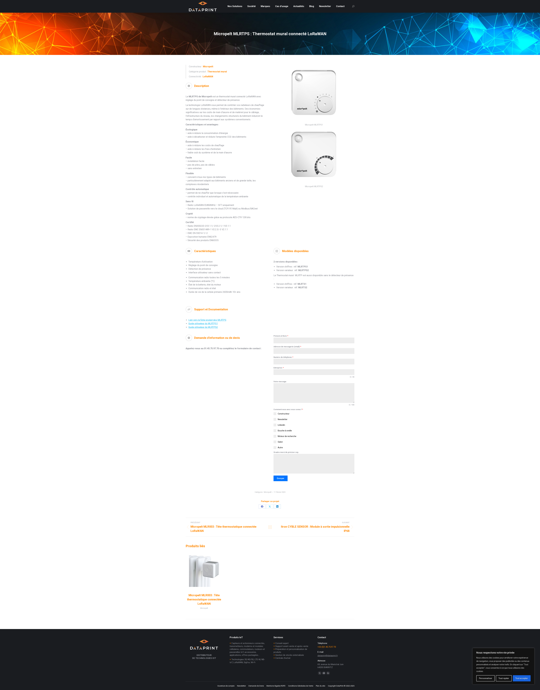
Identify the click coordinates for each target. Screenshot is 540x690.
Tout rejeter (504, 678)
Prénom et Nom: (281, 336)
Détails (204, 571)
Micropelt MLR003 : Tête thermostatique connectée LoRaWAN (204, 599)
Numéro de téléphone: (283, 357)
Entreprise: (279, 368)
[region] (503, 666)
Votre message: (280, 382)
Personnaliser (485, 678)
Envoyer (280, 478)
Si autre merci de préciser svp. (286, 452)
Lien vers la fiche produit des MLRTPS (207, 320)
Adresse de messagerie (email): (287, 347)
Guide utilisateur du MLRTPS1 (203, 323)
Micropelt (268, 492)
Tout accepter (521, 678)
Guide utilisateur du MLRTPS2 (203, 327)
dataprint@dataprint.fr (328, 655)
